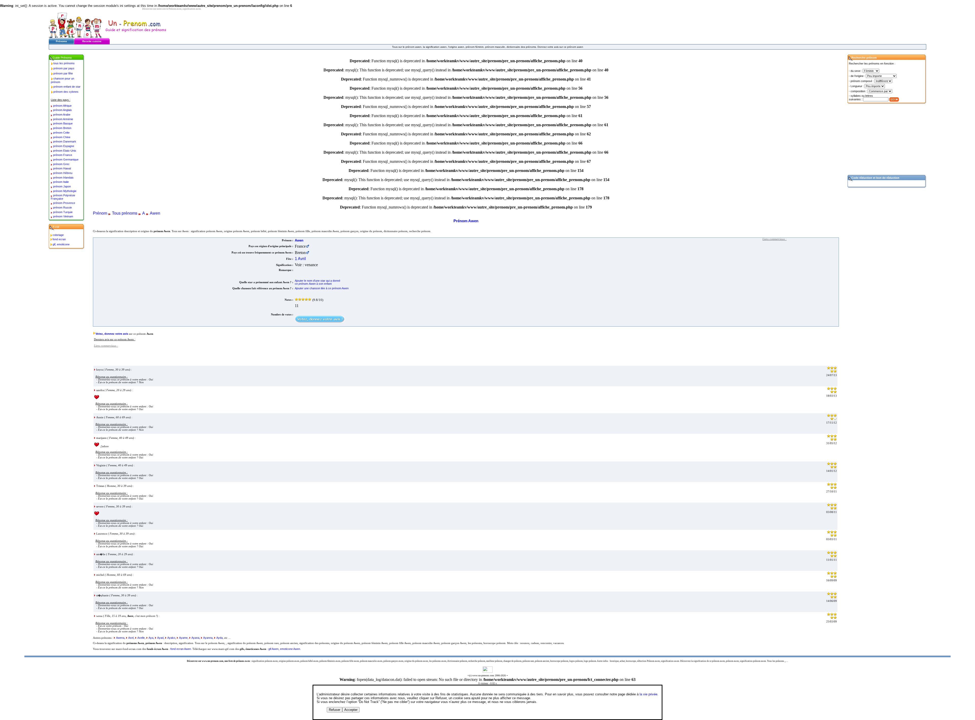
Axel (131, 637)
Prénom (100, 213)
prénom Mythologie (64, 191)
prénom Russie (62, 207)
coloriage (58, 234)
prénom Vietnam (63, 216)
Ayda (219, 637)
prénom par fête (63, 73)
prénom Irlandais (63, 177)
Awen (155, 213)
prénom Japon (62, 186)
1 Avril (300, 259)
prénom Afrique (62, 105)
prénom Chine (61, 137)
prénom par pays (63, 68)
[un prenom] (75, 37)
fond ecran (59, 239)
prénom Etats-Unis (64, 150)
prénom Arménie (63, 119)
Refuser (334, 710)
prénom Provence (64, 202)
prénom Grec (61, 164)
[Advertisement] (800, 275)
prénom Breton (62, 128)
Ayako (171, 637)
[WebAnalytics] (488, 671)
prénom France (62, 154)
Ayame (183, 637)
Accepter (351, 710)
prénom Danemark (64, 141)
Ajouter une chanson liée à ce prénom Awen (322, 288)
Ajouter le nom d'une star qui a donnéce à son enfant (317, 282)
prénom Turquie (63, 212)
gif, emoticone (61, 244)
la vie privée (648, 694)
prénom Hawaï (62, 168)
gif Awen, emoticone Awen (284, 648)
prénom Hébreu (62, 172)
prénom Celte (61, 132)
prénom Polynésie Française (63, 197)
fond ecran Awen (180, 648)
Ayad (160, 637)
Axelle (141, 637)
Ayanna (208, 637)
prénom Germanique (65, 159)
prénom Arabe (61, 114)
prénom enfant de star (66, 86)
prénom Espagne (63, 146)
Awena (120, 637)
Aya (151, 637)
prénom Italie (61, 181)
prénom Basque (63, 123)
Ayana (195, 637)
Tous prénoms (124, 213)
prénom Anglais (62, 109)
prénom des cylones (65, 91)
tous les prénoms (64, 63)
